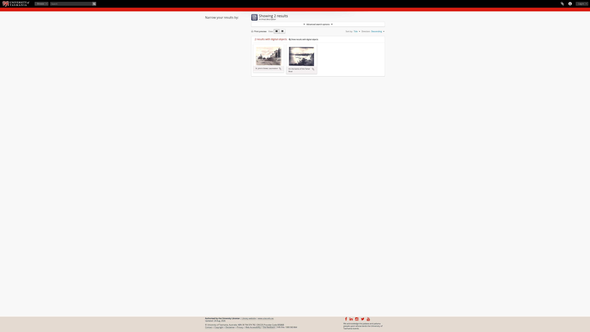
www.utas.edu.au (266, 318)
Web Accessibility (253, 327)
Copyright (218, 327)
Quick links (570, 4)
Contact (208, 327)
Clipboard (562, 4)
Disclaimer (230, 327)
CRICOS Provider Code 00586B (270, 324)
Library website (249, 318)
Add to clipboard (280, 68)
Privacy (240, 327)
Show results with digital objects (304, 39)
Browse (40, 3)
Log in (581, 3)
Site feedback (269, 327)
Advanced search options (318, 24)
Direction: (366, 31)
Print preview (260, 31)
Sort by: (349, 31)
